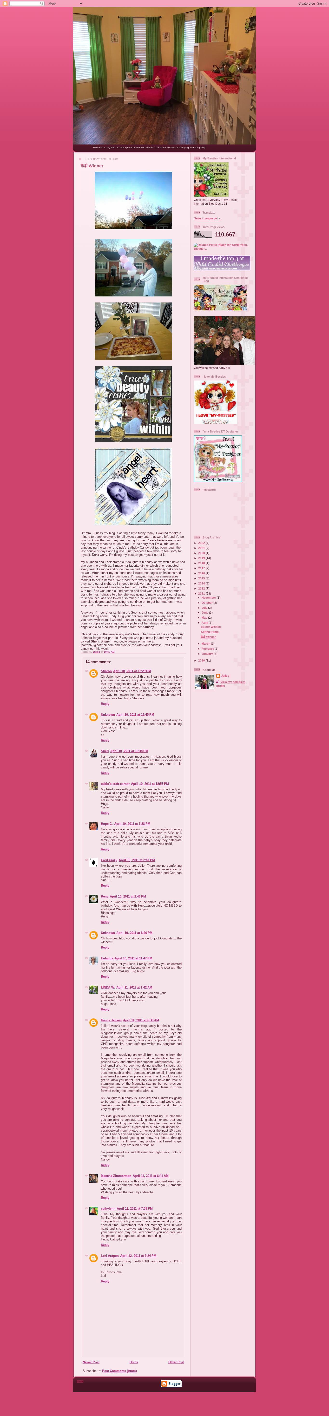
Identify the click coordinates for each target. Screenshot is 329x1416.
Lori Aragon (110, 1256)
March (206, 643)
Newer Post (91, 1362)
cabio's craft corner (115, 784)
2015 (202, 578)
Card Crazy (109, 860)
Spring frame (210, 631)
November (209, 597)
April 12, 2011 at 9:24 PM (138, 1256)
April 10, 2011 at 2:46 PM (128, 896)
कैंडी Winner (208, 636)
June (205, 612)
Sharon (106, 671)
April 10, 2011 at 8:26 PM (134, 933)
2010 (202, 660)
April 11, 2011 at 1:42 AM (134, 987)
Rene (104, 896)
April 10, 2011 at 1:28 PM (132, 824)
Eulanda (107, 958)
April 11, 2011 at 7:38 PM (135, 1208)
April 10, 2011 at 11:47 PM (133, 958)
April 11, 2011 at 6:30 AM (141, 1020)
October (207, 602)
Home (134, 1362)
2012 (202, 588)
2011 (202, 593)
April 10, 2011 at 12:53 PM (150, 784)
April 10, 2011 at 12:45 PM (135, 714)
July (205, 607)
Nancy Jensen (111, 1020)
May (205, 617)
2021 (202, 548)
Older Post (176, 1362)
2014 (202, 583)
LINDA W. (108, 987)
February (208, 648)
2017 (202, 568)
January (208, 653)
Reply (105, 704)
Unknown (108, 714)
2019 (202, 558)
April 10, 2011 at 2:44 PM (137, 860)
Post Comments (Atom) (119, 1371)
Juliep (225, 675)
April (205, 622)
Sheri (105, 751)
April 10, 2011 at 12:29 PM (132, 671)
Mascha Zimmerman (116, 1176)
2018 (202, 563)
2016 (202, 573)
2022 (202, 542)
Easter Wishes (211, 626)
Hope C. (107, 824)
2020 (202, 553)
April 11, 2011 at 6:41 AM (151, 1176)
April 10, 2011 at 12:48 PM (129, 751)
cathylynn (108, 1208)
